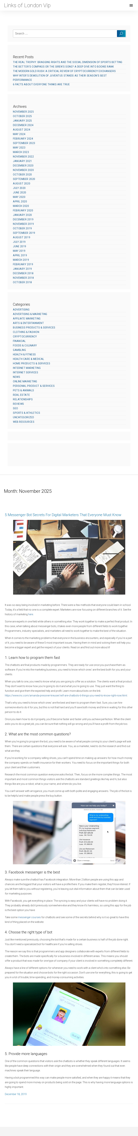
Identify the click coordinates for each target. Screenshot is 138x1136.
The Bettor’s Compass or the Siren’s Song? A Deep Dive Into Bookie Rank (63, 66)
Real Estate (21, 394)
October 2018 (22, 282)
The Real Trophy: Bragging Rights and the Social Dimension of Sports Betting (67, 62)
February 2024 (23, 138)
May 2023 (19, 147)
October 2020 (22, 174)
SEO (15, 408)
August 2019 (21, 237)
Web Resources (23, 421)
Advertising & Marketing (30, 314)
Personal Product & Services (34, 385)
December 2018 (23, 273)
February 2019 (23, 264)
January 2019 (22, 268)
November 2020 (23, 170)
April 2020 (20, 201)
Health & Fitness (24, 354)
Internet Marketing (27, 368)
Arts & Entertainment (28, 323)
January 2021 (22, 161)
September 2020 (24, 179)
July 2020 (19, 188)
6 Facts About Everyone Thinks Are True (41, 84)
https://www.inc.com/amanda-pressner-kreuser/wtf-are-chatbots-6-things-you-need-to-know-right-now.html (66, 695)
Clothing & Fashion (26, 332)
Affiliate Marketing (27, 318)
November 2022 (23, 156)
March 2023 (21, 152)
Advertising (21, 309)
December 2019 (23, 219)
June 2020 (19, 192)
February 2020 (23, 210)
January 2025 (22, 120)
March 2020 (21, 206)
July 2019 (19, 241)
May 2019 (19, 250)
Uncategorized (23, 417)
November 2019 (23, 223)
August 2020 (21, 183)
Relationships (23, 399)
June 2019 (19, 246)
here (30, 614)
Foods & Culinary (25, 345)
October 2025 (22, 116)
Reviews (18, 403)
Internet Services (25, 372)
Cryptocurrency (25, 336)
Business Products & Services (34, 327)
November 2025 (23, 111)
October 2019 (22, 228)
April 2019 (20, 255)
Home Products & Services (31, 363)
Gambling (19, 350)
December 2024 (23, 125)
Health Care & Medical (28, 359)
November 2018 (23, 277)
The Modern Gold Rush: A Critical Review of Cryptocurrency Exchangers (64, 71)
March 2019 (21, 259)
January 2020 (22, 215)
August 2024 (21, 129)
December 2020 (23, 165)
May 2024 (19, 134)
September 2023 (24, 143)
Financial (19, 341)
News (16, 376)
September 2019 (24, 232)
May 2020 (19, 197)
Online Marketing (25, 381)
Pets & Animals (23, 390)
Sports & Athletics (26, 412)
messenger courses (29, 917)
